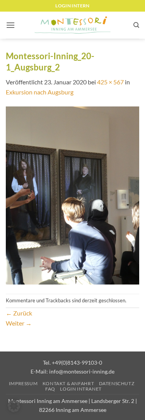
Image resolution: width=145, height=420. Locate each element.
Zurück (19, 313)
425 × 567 (110, 82)
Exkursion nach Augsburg (39, 92)
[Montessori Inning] (72, 25)
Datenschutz (117, 383)
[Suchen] (136, 25)
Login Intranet (81, 389)
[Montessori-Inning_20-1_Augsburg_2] (72, 194)
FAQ (50, 389)
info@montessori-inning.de (81, 371)
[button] (10, 24)
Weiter (19, 323)
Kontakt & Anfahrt (68, 383)
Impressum (23, 383)
